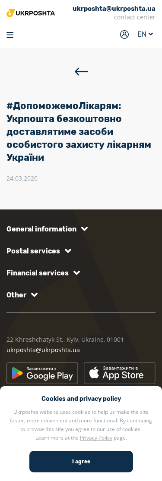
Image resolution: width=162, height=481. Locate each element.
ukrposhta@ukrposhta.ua (43, 350)
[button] (45, 229)
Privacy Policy (96, 437)
